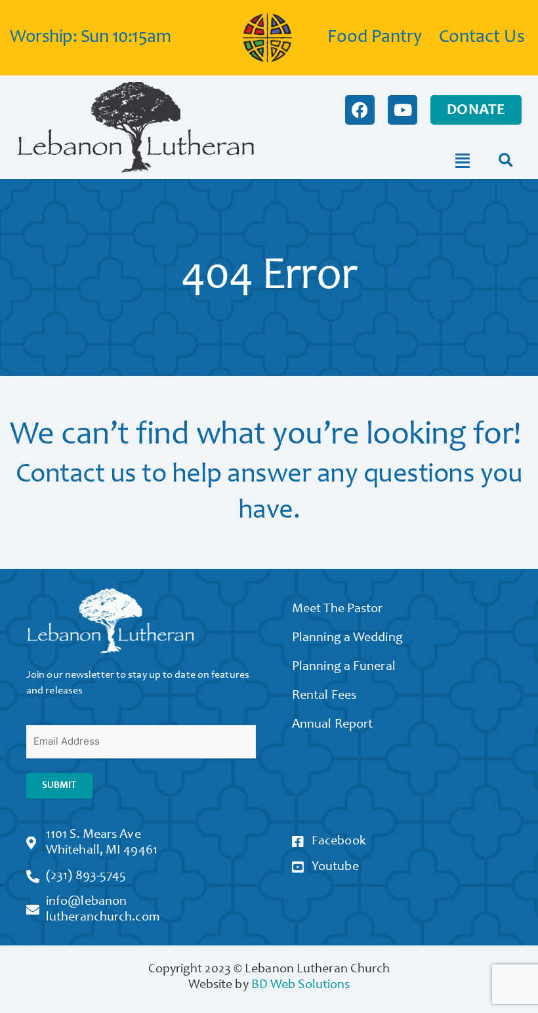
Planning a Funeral (344, 667)
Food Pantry (375, 38)
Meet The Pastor (337, 609)
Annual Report (332, 725)
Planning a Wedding (347, 638)
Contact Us (482, 38)
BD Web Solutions (300, 985)
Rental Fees (324, 696)
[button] (505, 161)
